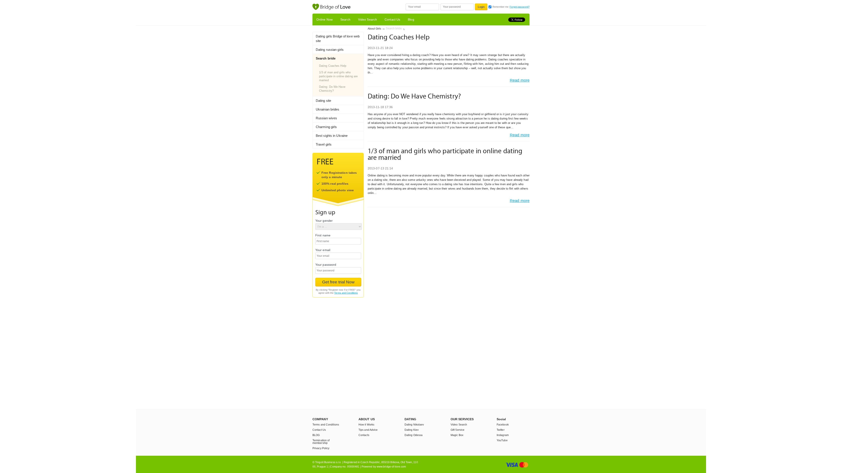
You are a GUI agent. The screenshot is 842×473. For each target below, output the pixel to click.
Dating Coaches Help (332, 65)
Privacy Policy (320, 448)
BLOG (316, 435)
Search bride (325, 58)
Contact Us (392, 19)
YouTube (502, 440)
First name (322, 235)
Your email (322, 250)
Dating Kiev (412, 429)
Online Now (324, 19)
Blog (411, 19)
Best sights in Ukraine (332, 135)
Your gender (324, 220)
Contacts (364, 435)
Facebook (503, 424)
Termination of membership (321, 442)
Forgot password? (520, 6)
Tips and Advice (368, 429)
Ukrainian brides (327, 109)
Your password (325, 264)
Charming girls (326, 127)
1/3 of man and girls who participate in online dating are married (338, 76)
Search (345, 19)
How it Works (366, 424)
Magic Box (457, 435)
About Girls (374, 28)
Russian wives (326, 118)
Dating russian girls (330, 49)
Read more (520, 80)
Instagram (503, 435)
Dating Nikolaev (414, 424)
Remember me (500, 6)
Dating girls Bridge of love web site (338, 38)
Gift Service (457, 429)
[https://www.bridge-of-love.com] (336, 7)
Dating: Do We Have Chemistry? (332, 88)
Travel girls (324, 144)
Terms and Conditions (346, 293)
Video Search (367, 19)
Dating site (323, 100)
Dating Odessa (414, 435)
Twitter (501, 429)
